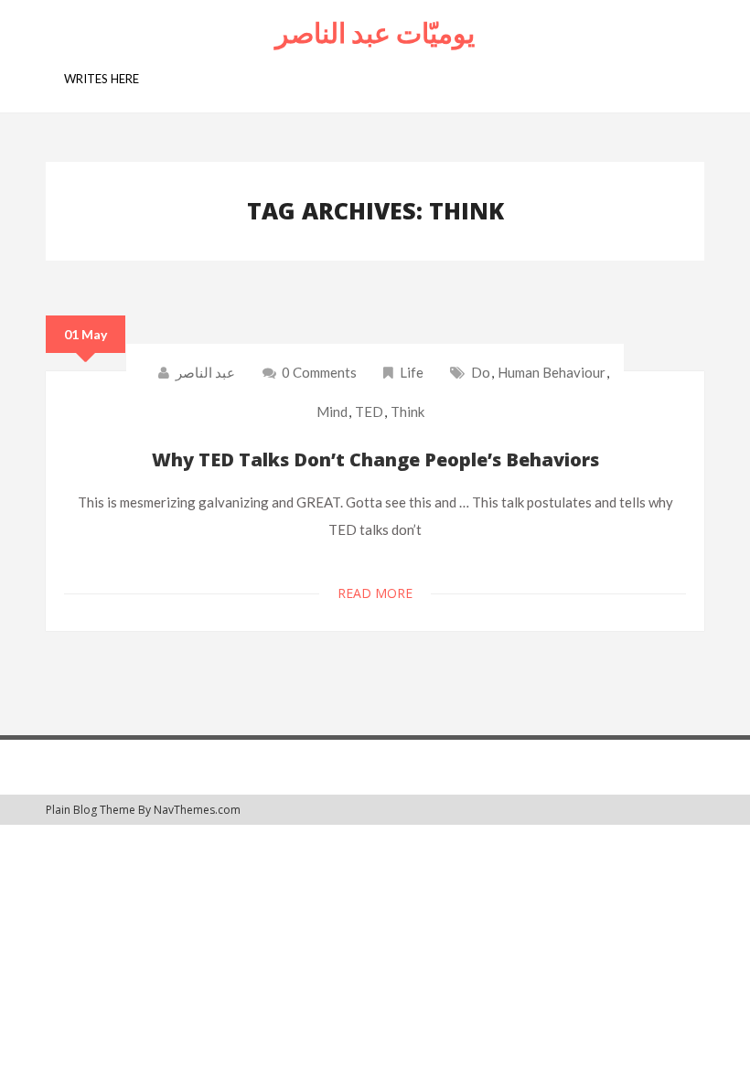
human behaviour (551, 372)
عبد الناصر (205, 372)
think (407, 411)
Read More (375, 593)
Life (411, 372)
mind (332, 411)
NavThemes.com (197, 809)
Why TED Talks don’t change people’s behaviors (375, 459)
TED (369, 411)
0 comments (318, 372)
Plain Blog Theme (90, 809)
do (480, 372)
